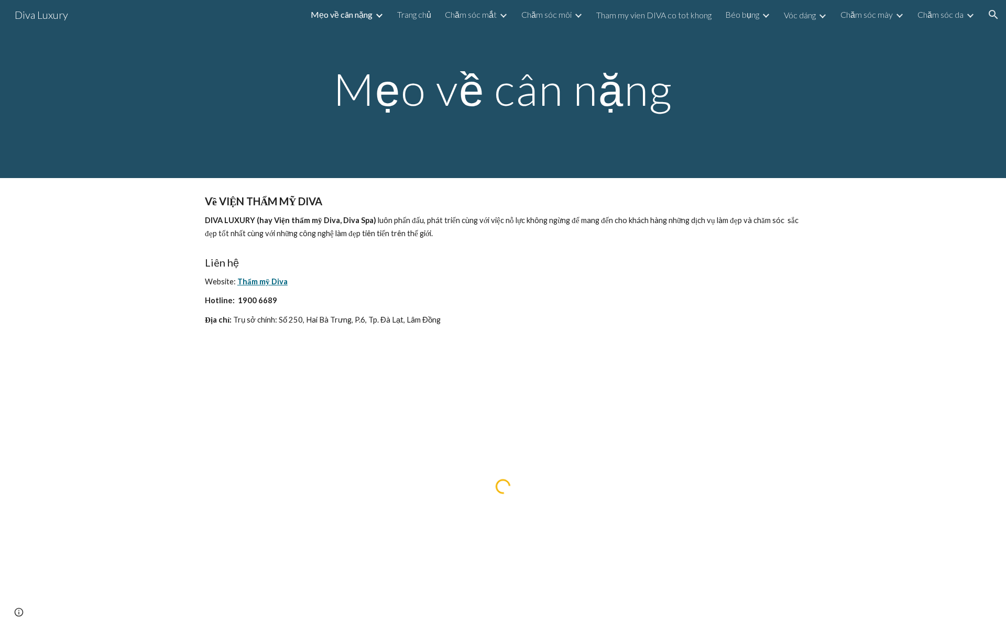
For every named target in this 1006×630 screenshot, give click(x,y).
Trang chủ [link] (414, 14)
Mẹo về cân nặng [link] (342, 14)
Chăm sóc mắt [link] (471, 14)
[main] (503, 88)
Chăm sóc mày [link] (866, 14)
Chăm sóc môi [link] (546, 14)
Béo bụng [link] (742, 14)
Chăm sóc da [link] (940, 14)
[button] (993, 14)
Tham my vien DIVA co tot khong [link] (654, 15)
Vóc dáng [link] (800, 15)
